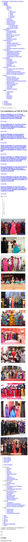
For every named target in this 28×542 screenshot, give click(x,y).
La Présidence (7, 49)
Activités (9, 41)
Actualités (6, 5)
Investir (5, 75)
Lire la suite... (4, 121)
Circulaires (12, 16)
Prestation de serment (12, 39)
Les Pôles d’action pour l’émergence (15, 68)
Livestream (9, 98)
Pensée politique (10, 36)
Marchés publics (10, 82)
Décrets (11, 13)
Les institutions (10, 63)
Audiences (9, 18)
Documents (9, 95)
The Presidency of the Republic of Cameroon (12, 1)
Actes (8, 9)
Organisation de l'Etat (12, 62)
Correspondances (11, 24)
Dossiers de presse (11, 21)
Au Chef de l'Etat (14, 26)
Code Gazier (10, 87)
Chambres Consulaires (12, 89)
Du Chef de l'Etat (14, 25)
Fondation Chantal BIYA (12, 43)
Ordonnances (13, 12)
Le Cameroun (7, 58)
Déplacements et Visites (12, 28)
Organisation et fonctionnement (14, 51)
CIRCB (8, 47)
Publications (9, 97)
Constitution (9, 60)
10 (4, 213)
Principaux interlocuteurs (12, 79)
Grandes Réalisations (12, 474)
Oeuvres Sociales (11, 483)
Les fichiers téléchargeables (13, 513)
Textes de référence (11, 85)
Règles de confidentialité (9, 523)
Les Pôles (6, 67)
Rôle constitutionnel (11, 30)
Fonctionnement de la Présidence (14, 486)
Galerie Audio (10, 511)
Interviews (9, 7)
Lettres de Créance (11, 22)
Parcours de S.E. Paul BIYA (13, 35)
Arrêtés (11, 14)
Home (5, 515)
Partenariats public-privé (12, 83)
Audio (8, 93)
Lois (11, 10)
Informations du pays (12, 491)
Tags (5, 518)
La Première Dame (8, 40)
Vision (8, 470)
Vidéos (8, 94)
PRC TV (6, 521)
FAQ (5, 522)
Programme (9, 37)
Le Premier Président (11, 32)
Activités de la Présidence (13, 55)
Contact (5, 525)
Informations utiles (11, 66)
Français (6, 2)
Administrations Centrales (13, 52)
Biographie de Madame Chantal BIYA (16, 48)
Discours (9, 6)
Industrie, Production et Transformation (16, 72)
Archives (6, 519)
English (5, 3)
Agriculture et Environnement (14, 71)
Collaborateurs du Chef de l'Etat (14, 56)
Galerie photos (10, 91)
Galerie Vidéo (10, 510)
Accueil (5, 101)
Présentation (9, 59)
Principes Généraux (11, 76)
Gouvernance (10, 70)
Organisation (10, 487)
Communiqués (10, 20)
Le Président (6, 29)
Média (5, 90)
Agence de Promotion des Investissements (16, 81)
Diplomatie (9, 64)
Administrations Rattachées (13, 53)
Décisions (12, 17)
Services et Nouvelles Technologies (15, 74)
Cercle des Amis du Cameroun (14, 44)
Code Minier (10, 86)
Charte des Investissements (13, 78)
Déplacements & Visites (12, 479)
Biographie (9, 33)
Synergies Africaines (11, 45)
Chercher (6, 517)
